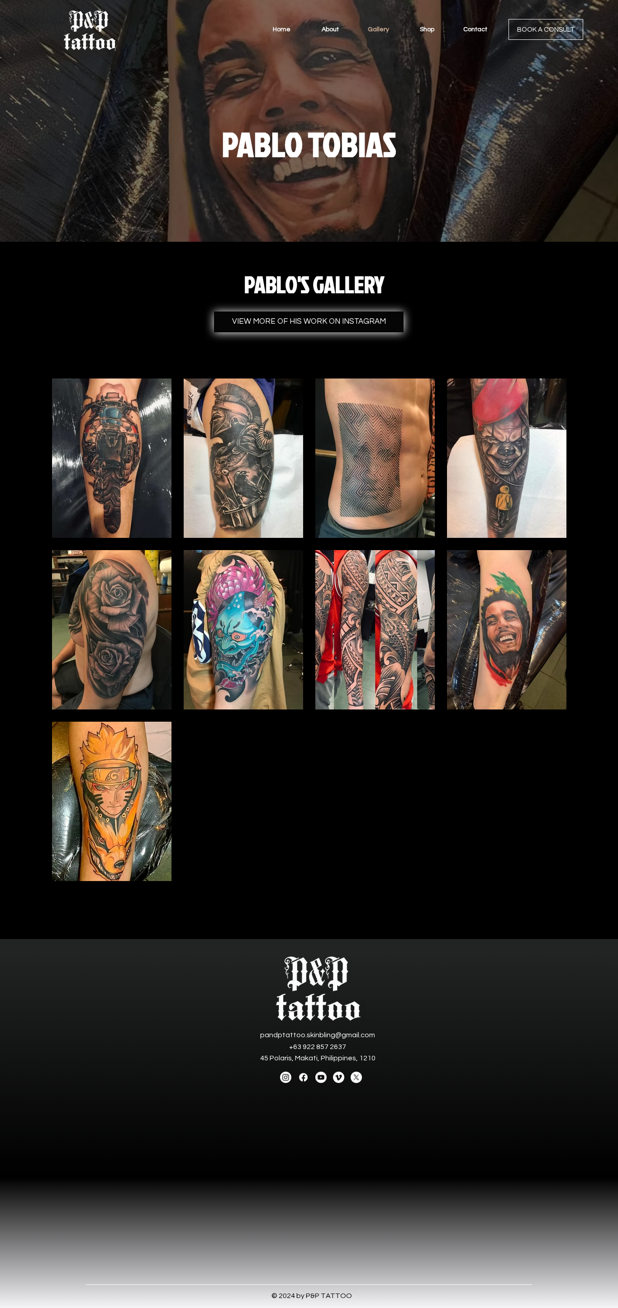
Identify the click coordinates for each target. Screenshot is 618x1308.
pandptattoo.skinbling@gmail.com (317, 1035)
